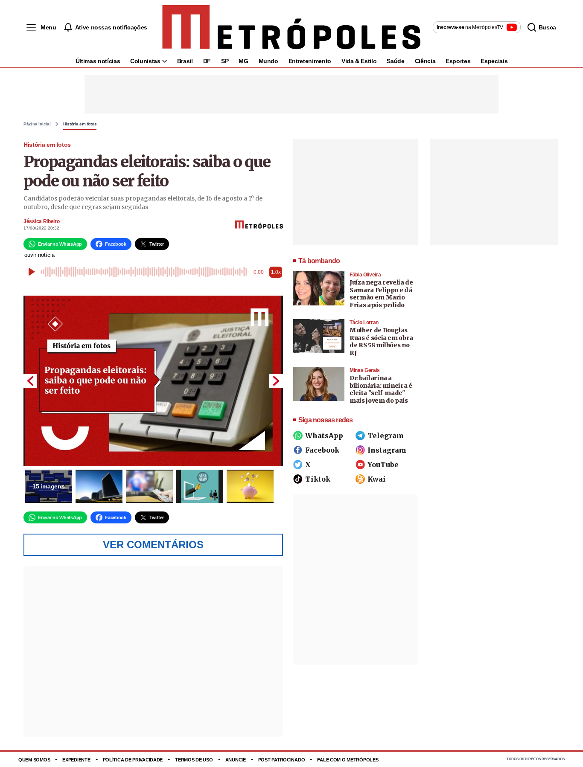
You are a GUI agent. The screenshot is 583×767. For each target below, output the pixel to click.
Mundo (268, 61)
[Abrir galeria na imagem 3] (149, 486)
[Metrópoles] (291, 27)
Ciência (425, 61)
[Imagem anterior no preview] (30, 381)
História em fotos (80, 124)
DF (207, 61)
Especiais (494, 61)
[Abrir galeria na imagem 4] (199, 486)
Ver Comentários (153, 544)
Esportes (458, 61)
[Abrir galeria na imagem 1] (153, 381)
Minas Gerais (365, 370)
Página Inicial (37, 124)
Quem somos (34, 759)
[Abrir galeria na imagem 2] (99, 486)
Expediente (76, 759)
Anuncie (235, 759)
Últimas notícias (98, 61)
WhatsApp (324, 435)
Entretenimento (310, 61)
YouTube (383, 464)
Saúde (395, 61)
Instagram (386, 450)
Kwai (376, 479)
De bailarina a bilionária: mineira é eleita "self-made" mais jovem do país (381, 389)
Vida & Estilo (358, 61)
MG (243, 61)
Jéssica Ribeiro (41, 221)
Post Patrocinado (281, 759)
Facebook (322, 450)
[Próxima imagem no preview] (276, 381)
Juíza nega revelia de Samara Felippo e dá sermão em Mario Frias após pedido (381, 294)
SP (224, 61)
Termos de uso (194, 759)
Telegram (385, 435)
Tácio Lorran (364, 322)
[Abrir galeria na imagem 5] (250, 486)
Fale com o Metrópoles (347, 759)
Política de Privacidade (133, 759)
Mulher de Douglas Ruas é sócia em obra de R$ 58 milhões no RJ (381, 341)
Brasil (185, 61)
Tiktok (317, 479)
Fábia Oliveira (365, 275)
